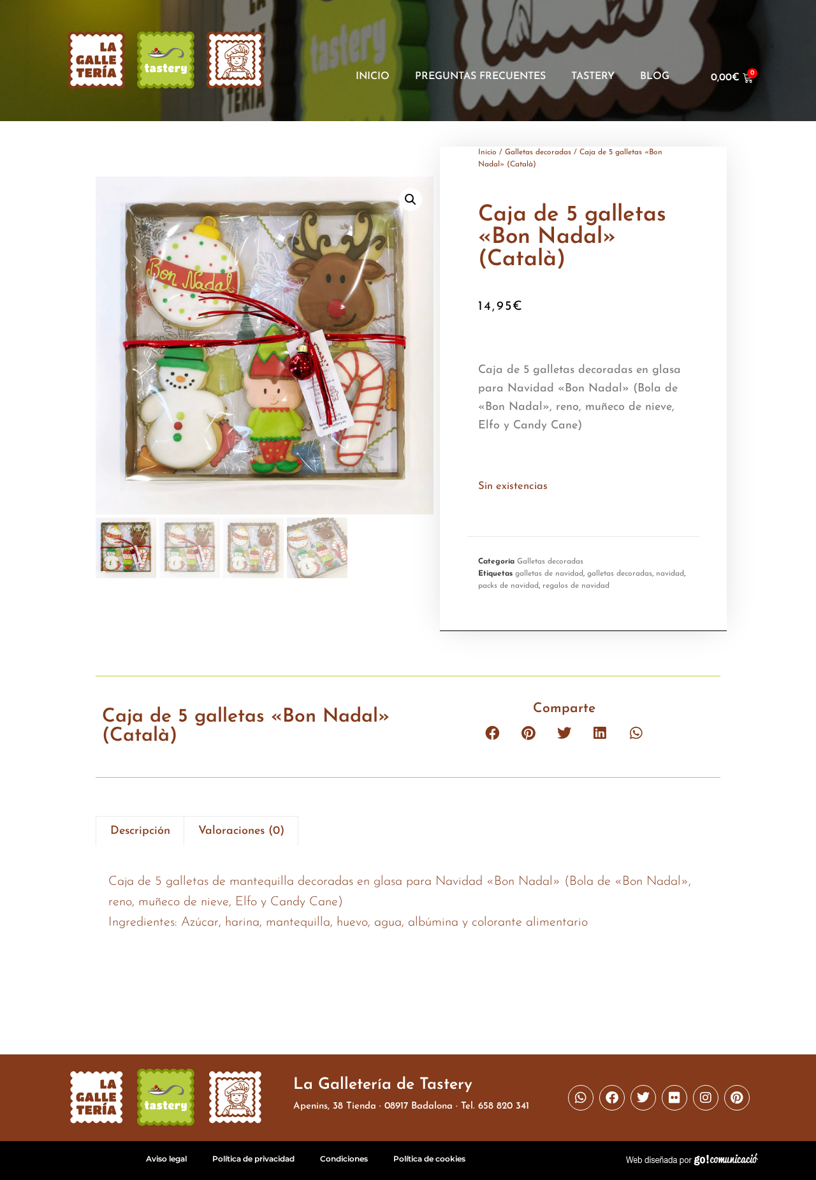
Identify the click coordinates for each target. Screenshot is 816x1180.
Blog (654, 76)
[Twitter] (643, 1098)
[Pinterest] (737, 1098)
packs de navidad (508, 586)
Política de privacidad (253, 1158)
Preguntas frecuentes (480, 76)
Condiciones (344, 1158)
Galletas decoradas (538, 152)
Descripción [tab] (140, 831)
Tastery (593, 76)
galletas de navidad (549, 574)
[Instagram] (705, 1098)
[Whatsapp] (581, 1098)
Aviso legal (166, 1158)
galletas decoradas (619, 574)
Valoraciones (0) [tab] (241, 831)
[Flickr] (674, 1098)
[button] (410, 199)
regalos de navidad (576, 586)
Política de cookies (429, 1158)
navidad (670, 574)
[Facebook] (612, 1098)
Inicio (373, 76)
